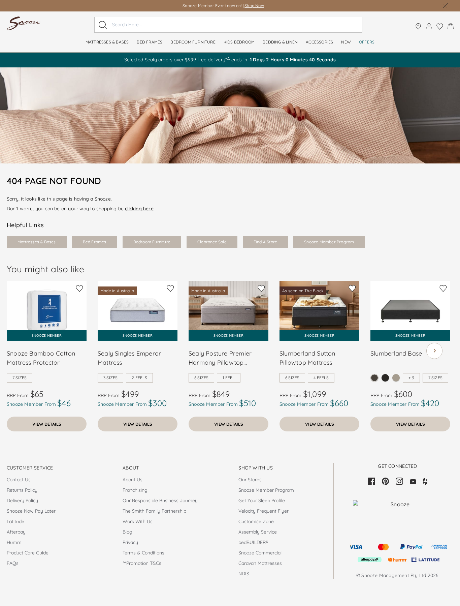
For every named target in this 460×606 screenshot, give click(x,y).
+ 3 (411, 377)
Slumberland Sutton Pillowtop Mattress (307, 358)
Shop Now (254, 5)
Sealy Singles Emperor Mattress (129, 358)
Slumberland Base (396, 353)
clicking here (139, 209)
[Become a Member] (429, 26)
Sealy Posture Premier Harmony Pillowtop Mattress (220, 358)
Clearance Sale (212, 241)
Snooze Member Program (329, 241)
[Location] (418, 26)
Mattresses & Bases (37, 241)
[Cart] (450, 26)
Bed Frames (94, 241)
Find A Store (265, 241)
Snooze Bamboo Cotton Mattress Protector (41, 358)
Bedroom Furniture (151, 241)
